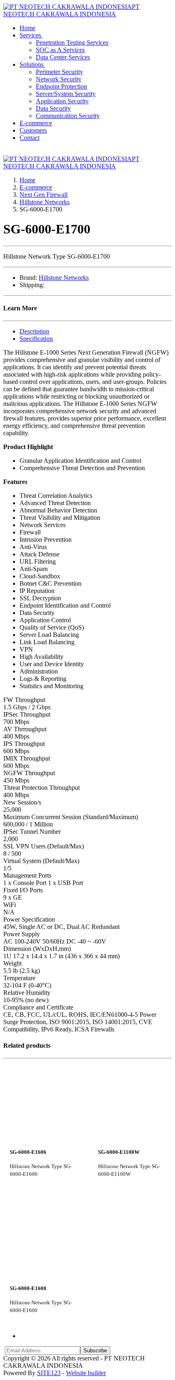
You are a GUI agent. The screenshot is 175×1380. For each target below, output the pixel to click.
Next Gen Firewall (44, 194)
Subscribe (95, 1350)
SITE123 (49, 1372)
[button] (32, 35)
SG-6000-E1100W (119, 1152)
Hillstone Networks (45, 201)
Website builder (86, 1372)
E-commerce (36, 187)
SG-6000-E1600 (28, 1288)
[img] (43, 1102)
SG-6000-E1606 (28, 1152)
